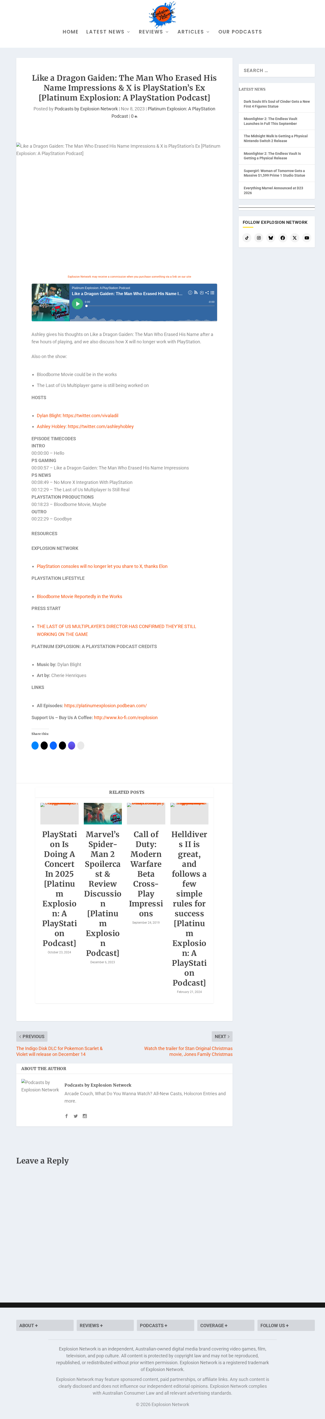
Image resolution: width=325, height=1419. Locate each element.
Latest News (105, 32)
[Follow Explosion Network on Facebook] (282, 237)
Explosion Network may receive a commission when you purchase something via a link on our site (129, 276)
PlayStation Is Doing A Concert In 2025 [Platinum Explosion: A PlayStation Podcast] (59, 889)
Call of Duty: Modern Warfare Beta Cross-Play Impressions (146, 874)
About (27, 1325)
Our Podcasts (240, 32)
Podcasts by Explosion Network (86, 108)
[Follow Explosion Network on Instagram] (258, 237)
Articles (190, 32)
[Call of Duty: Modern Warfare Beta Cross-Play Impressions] (146, 813)
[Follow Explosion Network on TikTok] (246, 237)
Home (71, 32)
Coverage (212, 1325)
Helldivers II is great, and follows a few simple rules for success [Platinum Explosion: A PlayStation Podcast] (189, 909)
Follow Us (273, 1325)
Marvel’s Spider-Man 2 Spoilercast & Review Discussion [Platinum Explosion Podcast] (103, 894)
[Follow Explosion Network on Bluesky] (270, 237)
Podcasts (152, 1325)
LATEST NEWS (252, 89)
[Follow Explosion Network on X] (294, 237)
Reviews (151, 32)
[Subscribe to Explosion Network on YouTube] (306, 237)
